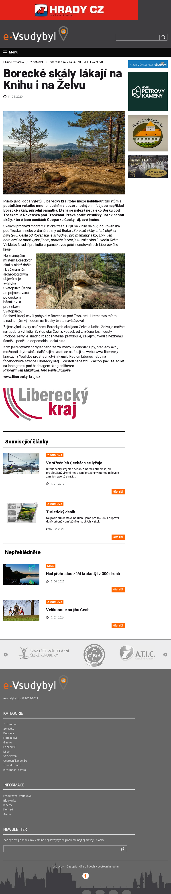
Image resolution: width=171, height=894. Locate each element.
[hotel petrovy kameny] (148, 91)
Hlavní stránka (13, 62)
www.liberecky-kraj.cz (21, 377)
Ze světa (8, 728)
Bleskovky (9, 800)
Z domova (36, 62)
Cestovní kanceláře (15, 760)
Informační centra (14, 770)
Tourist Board (11, 765)
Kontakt (8, 809)
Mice (6, 751)
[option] (43, 653)
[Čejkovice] (148, 133)
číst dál (118, 491)
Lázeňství (9, 747)
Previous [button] (6, 655)
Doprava (8, 733)
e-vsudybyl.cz (12, 698)
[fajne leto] (148, 166)
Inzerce (8, 805)
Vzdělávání (10, 756)
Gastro (7, 742)
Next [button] (165, 655)
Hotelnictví (10, 737)
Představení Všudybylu (17, 796)
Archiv (7, 814)
